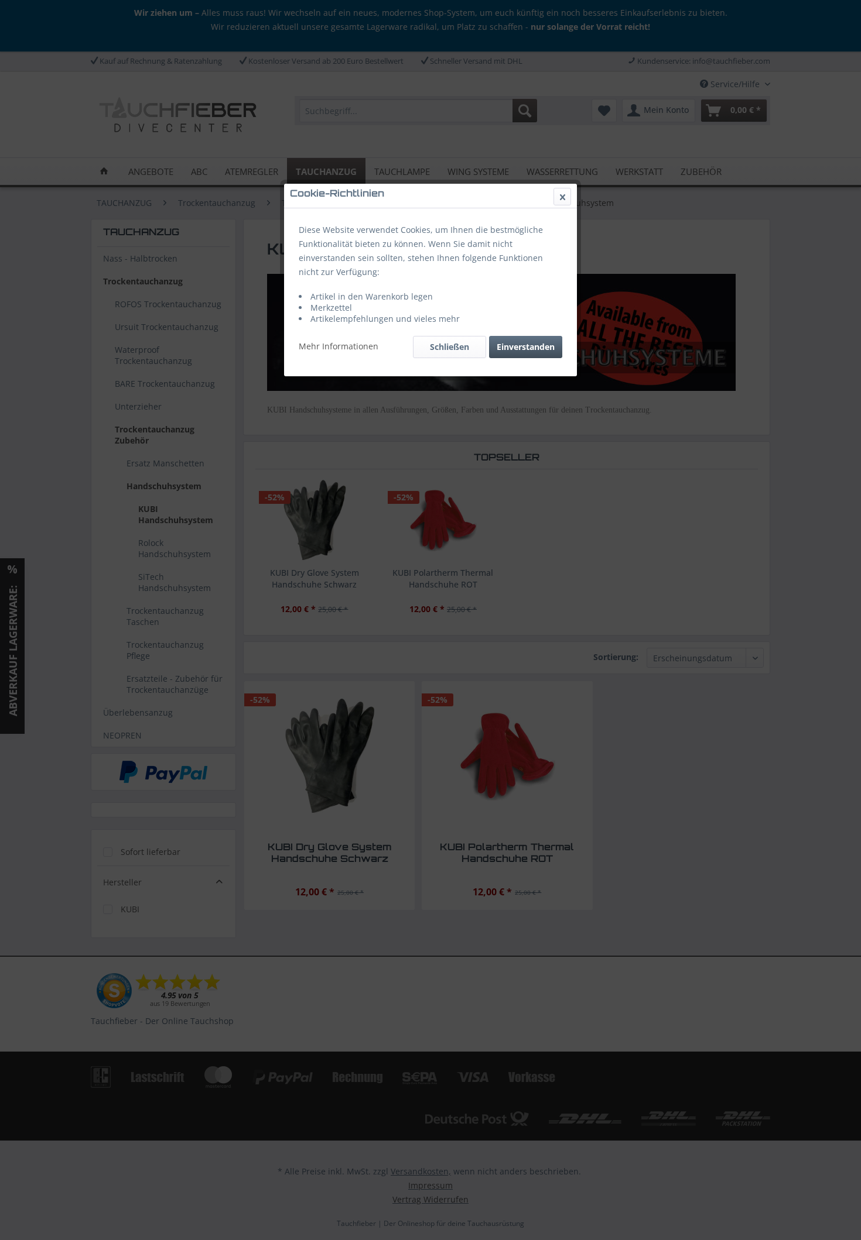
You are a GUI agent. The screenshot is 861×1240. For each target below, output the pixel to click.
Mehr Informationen (338, 346)
